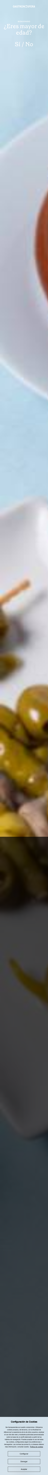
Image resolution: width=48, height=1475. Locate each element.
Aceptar (24, 1469)
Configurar (24, 1454)
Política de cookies (36, 1447)
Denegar (24, 1461)
